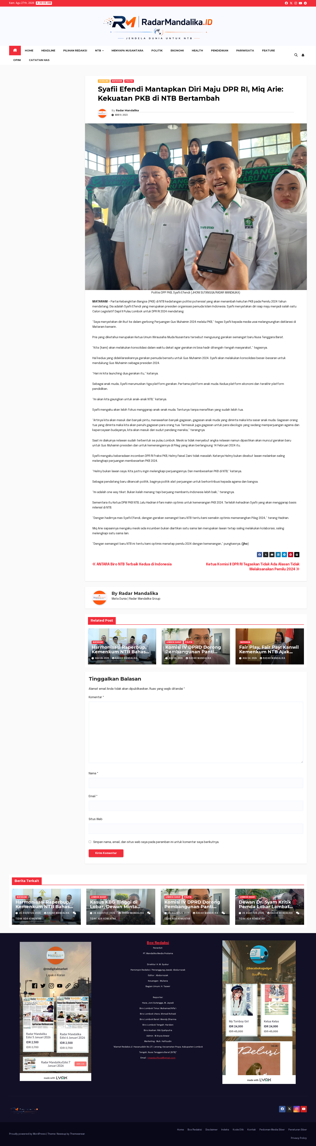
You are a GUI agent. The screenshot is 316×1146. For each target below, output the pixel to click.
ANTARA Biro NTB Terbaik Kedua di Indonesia (134, 564)
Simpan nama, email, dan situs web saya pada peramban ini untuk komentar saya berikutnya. (156, 842)
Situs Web (95, 819)
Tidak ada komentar (29, 919)
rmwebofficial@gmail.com (161, 1058)
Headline (48, 50)
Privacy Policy (299, 1138)
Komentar (96, 697)
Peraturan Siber (297, 1130)
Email (93, 796)
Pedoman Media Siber (272, 1130)
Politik (157, 50)
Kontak (251, 1130)
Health (197, 50)
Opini (17, 60)
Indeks (225, 1130)
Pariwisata (245, 50)
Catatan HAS (39, 60)
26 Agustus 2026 (30, 913)
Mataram (117, 81)
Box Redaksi (158, 943)
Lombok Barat (174, 642)
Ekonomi (177, 50)
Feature (268, 50)
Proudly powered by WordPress (27, 1134)
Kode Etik (238, 1130)
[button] (296, 55)
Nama (93, 773)
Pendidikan (219, 50)
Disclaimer (212, 1130)
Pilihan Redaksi (75, 50)
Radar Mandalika (127, 110)
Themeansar (77, 1134)
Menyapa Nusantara (127, 50)
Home (29, 50)
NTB (98, 50)
